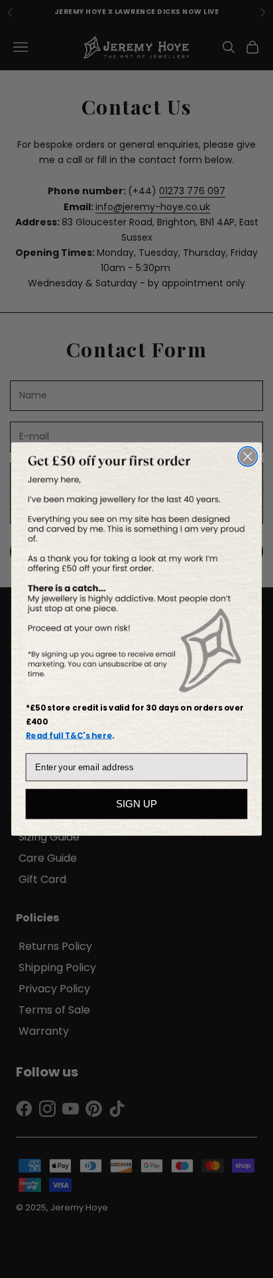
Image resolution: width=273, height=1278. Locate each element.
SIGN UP (136, 803)
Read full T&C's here (69, 735)
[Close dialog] (247, 456)
